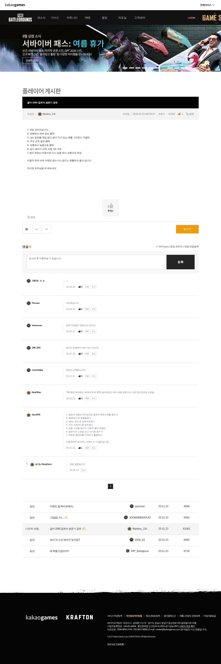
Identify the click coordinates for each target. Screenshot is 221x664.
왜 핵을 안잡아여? (59, 551)
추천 (110, 210)
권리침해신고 (170, 616)
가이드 (55, 17)
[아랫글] (46, 229)
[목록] (26, 229)
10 (189, 67)
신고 (191, 114)
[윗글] (36, 229)
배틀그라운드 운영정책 (190, 616)
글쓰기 (187, 229)
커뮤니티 (71, 17)
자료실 (122, 17)
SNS (87, 17)
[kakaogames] (15, 5)
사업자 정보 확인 (187, 626)
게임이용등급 (210, 616)
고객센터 (139, 17)
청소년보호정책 (153, 616)
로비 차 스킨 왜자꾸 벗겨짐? (65, 539)
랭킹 (104, 17)
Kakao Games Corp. (120, 637)
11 (196, 67)
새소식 (41, 17)
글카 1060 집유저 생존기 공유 (65, 528)
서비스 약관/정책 (114, 616)
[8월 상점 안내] (110, 41)
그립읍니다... (56, 517)
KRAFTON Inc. (135, 637)
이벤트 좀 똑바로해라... (62, 506)
